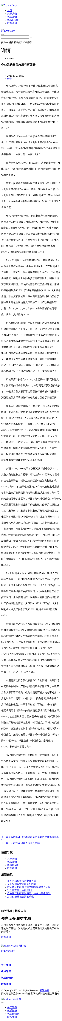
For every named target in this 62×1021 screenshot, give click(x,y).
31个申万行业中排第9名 (20, 890)
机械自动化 (7, 977)
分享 (9, 78)
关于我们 (6, 965)
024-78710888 (8, 31)
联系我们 (6, 937)
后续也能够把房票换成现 (20, 896)
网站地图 (44, 990)
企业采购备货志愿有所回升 (21, 884)
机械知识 (6, 971)
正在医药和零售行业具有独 (25, 843)
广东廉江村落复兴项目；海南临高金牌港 (29, 893)
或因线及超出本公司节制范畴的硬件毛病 (29, 887)
